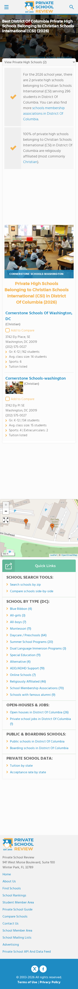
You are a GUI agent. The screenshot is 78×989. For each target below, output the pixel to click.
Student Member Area (18, 902)
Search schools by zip (25, 584)
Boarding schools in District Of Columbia (39, 748)
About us (9, 881)
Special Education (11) (25, 655)
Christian (30, 162)
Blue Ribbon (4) (21, 609)
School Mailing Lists (16, 937)
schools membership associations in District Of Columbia (44, 113)
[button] (26, 522)
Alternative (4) (20, 661)
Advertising (10, 944)
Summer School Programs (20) (31, 642)
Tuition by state (21, 765)
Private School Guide (17, 909)
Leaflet (53, 555)
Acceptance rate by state (28, 772)
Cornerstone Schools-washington (36, 274)
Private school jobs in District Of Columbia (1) (40, 722)
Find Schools (11, 888)
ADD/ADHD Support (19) (27, 668)
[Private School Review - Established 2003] (39, 7)
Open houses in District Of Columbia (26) (39, 712)
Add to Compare (22, 331)
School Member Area (17, 930)
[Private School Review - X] (34, 969)
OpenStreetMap (69, 555)
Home (6, 874)
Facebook (43, 969)
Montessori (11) (20, 628)
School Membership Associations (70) (37, 688)
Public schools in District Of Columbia (37, 741)
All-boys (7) (18, 622)
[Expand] (6, 520)
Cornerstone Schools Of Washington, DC (38, 316)
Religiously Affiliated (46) (28, 681)
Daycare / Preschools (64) (28, 635)
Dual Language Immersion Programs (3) (38, 648)
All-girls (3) (17, 615)
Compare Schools (14, 916)
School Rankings (14, 895)
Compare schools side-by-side (31, 591)
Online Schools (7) (23, 675)
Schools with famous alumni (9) (32, 694)
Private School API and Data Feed (26, 951)
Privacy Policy (50, 982)
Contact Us (10, 923)
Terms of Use (27, 982)
